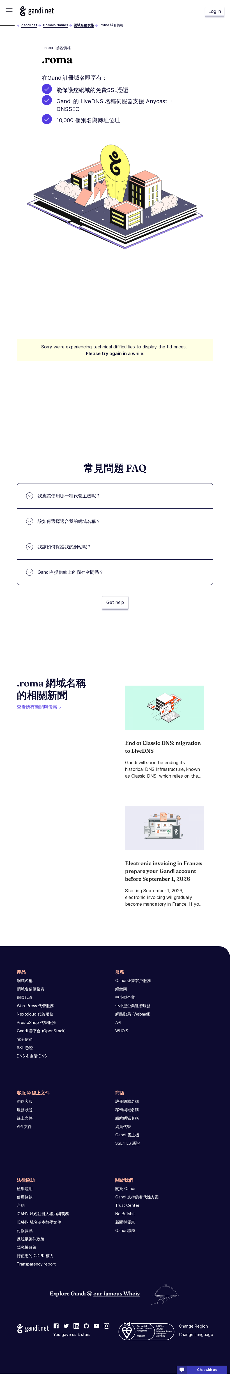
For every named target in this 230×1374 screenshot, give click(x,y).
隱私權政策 (26, 1247)
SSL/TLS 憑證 (127, 1143)
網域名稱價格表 (30, 988)
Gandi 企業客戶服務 (133, 980)
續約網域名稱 (127, 1118)
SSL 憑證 (25, 1047)
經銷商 (121, 988)
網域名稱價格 (84, 25)
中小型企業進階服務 (133, 1005)
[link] (56, 1326)
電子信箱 (25, 1039)
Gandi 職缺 (125, 1230)
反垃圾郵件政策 (30, 1238)
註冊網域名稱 (127, 1101)
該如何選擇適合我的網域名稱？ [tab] (69, 521)
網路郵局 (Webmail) (133, 1014)
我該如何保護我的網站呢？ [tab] (64, 546)
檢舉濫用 (25, 1188)
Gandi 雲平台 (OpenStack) (41, 1030)
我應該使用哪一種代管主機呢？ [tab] (69, 496)
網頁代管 (25, 997)
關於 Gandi (125, 1188)
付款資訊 (25, 1230)
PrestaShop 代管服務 (36, 1022)
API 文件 (24, 1126)
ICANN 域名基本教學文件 (39, 1222)
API (118, 1022)
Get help (115, 602)
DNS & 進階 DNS (32, 1056)
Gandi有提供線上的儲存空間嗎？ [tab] (71, 572)
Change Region (193, 1326)
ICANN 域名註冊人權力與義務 (43, 1213)
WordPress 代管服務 (35, 1005)
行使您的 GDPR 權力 (35, 1255)
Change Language (196, 1334)
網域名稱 (25, 980)
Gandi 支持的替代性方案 (137, 1196)
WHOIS (121, 1030)
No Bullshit (125, 1213)
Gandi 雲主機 (127, 1134)
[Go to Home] (36, 11)
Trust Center (127, 1205)
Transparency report (36, 1264)
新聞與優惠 (125, 1222)
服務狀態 (25, 1109)
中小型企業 (125, 997)
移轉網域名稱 (127, 1109)
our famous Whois (116, 1293)
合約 (21, 1205)
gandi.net (29, 25)
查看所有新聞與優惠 (37, 707)
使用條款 (25, 1196)
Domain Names (55, 25)
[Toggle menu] (9, 11)
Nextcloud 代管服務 (35, 1014)
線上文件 (25, 1118)
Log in (214, 11)
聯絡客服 (25, 1101)
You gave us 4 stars (71, 1334)
